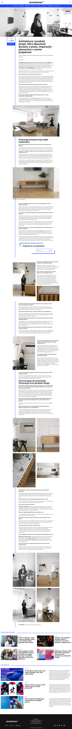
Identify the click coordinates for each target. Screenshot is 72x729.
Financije (33, 5)
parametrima (36, 98)
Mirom (20, 70)
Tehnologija (15, 5)
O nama (6, 725)
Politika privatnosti (33, 727)
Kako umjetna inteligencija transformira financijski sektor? (34, 700)
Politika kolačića (39, 727)
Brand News (56, 5)
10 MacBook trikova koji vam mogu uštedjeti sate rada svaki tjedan (35, 672)
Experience (50, 5)
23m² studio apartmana (39, 230)
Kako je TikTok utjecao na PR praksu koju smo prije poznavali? (35, 686)
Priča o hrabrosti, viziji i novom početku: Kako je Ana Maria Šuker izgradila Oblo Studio (26, 640)
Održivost (21, 5)
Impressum (12, 725)
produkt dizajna (30, 67)
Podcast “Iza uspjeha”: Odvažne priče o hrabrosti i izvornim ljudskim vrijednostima (63, 640)
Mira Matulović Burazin (23, 62)
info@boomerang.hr (38, 723)
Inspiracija (44, 5)
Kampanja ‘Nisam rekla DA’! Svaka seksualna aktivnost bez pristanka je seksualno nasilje (63, 654)
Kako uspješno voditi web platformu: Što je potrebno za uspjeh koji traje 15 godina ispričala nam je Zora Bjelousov (26, 655)
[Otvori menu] (2, 2)
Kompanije (38, 5)
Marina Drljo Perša (21, 59)
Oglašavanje (18, 725)
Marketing (27, 5)
